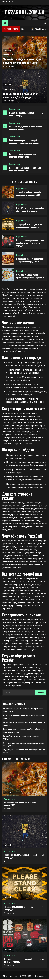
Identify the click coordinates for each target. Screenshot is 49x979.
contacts (42, 976)
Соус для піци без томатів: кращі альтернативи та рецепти (30, 276)
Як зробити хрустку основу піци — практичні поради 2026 (24, 155)
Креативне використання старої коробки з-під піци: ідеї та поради (24, 142)
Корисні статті (14, 109)
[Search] (45, 23)
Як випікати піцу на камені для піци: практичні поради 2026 (25, 169)
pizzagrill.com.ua (24, 12)
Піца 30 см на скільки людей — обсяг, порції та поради (26, 114)
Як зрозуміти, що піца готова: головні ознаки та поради (25, 128)
